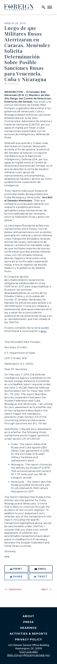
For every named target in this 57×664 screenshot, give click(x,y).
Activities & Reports (29, 633)
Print (17, 568)
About (28, 616)
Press (28, 622)
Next (45, 589)
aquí (43, 331)
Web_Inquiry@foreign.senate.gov (28, 655)
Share (18, 576)
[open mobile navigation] (50, 7)
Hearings (28, 627)
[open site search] (43, 7)
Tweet (42, 576)
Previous (15, 589)
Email (42, 568)
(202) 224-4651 (28, 651)
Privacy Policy (28, 639)
